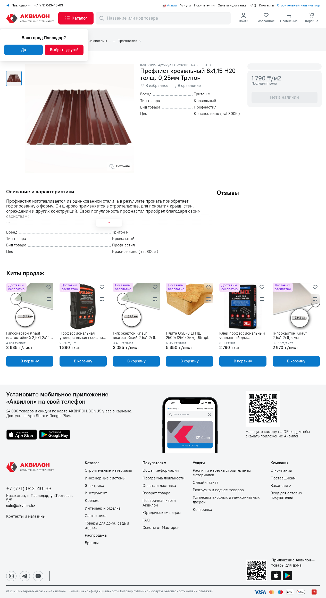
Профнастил (127, 41)
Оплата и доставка (232, 5)
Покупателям (204, 5)
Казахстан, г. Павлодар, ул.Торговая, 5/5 (39, 498)
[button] (76, 18)
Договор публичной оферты (141, 591)
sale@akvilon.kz (20, 506)
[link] (266, 18)
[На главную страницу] (31, 467)
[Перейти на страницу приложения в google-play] (54, 435)
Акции (172, 5)
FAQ (253, 5)
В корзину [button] (30, 361)
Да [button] (23, 49)
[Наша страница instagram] (11, 576)
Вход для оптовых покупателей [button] (286, 495)
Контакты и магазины (26, 516)
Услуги (185, 5)
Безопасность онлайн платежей (188, 591)
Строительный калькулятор (298, 5)
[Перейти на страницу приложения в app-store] (21, 435)
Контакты (266, 5)
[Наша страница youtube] (38, 576)
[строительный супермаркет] (31, 18)
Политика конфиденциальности (94, 591)
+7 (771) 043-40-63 (48, 5)
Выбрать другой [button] (64, 49)
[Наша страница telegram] (25, 576)
